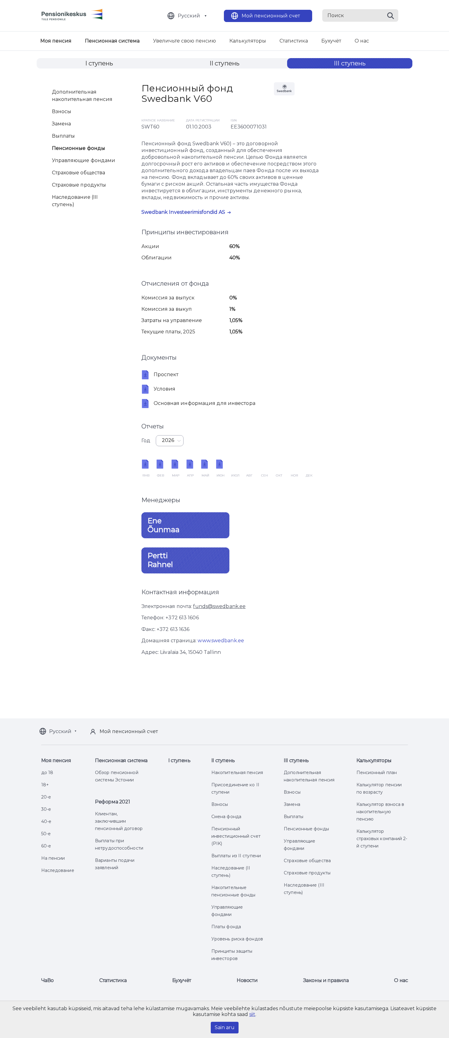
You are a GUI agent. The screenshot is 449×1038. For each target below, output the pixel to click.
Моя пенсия (55, 41)
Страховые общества (78, 173)
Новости (247, 980)
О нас (362, 41)
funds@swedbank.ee (219, 606)
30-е (46, 809)
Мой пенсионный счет (271, 16)
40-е (46, 821)
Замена (61, 124)
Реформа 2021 (112, 802)
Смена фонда (226, 816)
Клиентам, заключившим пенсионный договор (119, 821)
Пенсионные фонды (78, 148)
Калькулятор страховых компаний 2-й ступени (381, 839)
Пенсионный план (376, 772)
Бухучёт (331, 41)
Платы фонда (226, 926)
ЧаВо (47, 980)
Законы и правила (326, 980)
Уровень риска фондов (237, 939)
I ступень (99, 63)
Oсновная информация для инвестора (204, 403)
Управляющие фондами (83, 160)
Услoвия (165, 389)
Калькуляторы (247, 41)
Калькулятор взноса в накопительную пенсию (380, 812)
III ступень (350, 63)
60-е (46, 846)
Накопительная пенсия (237, 772)
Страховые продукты (79, 185)
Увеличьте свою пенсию (184, 41)
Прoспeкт (166, 374)
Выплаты (63, 136)
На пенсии (53, 858)
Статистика (293, 41)
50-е (46, 833)
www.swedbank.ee (221, 640)
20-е (46, 797)
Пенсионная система (112, 41)
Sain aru (225, 1027)
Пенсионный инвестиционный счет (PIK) (236, 836)
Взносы (61, 111)
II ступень (224, 63)
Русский (189, 16)
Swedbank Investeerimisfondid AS (183, 212)
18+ (45, 785)
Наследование (57, 870)
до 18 (47, 772)
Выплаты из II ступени (236, 855)
